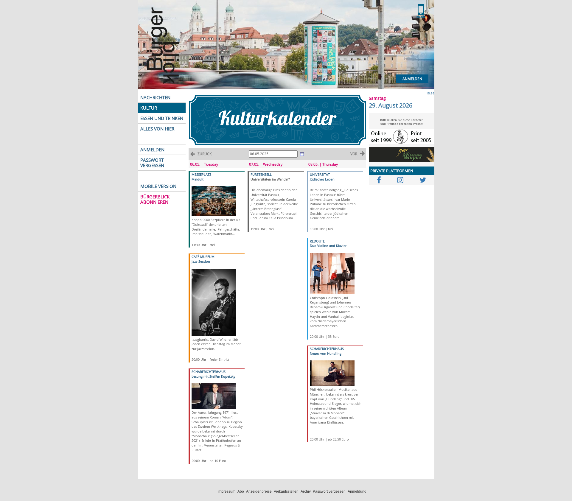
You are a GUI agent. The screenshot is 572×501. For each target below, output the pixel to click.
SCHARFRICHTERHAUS (209, 371)
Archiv (306, 491)
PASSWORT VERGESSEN (152, 162)
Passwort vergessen (329, 491)
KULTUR (148, 108)
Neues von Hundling (325, 353)
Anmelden (412, 78)
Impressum (226, 491)
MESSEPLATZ (201, 174)
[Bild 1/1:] (214, 200)
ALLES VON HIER (157, 129)
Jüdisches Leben (322, 179)
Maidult (197, 179)
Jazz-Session (201, 261)
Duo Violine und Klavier (328, 245)
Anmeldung (357, 491)
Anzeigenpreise (259, 491)
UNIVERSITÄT (320, 174)
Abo (240, 491)
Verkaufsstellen (286, 491)
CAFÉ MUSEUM (203, 256)
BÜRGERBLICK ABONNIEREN (155, 199)
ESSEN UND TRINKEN (161, 118)
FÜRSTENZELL (261, 174)
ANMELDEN (152, 150)
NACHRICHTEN (155, 97)
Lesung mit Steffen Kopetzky (213, 376)
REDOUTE (317, 241)
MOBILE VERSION (158, 186)
